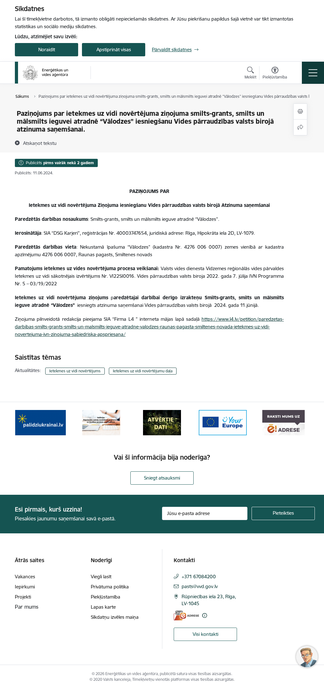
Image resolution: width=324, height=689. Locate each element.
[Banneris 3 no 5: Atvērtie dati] (162, 422)
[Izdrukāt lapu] (300, 111)
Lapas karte (103, 607)
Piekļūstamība (105, 597)
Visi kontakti (205, 634)
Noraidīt (46, 50)
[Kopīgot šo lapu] (300, 127)
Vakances (25, 577)
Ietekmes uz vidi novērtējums (75, 371)
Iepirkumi (25, 587)
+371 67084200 (199, 577)
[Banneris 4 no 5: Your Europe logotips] (223, 422)
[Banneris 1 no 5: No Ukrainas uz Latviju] (40, 422)
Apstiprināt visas (114, 50)
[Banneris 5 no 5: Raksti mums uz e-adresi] (283, 422)
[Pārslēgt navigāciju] (313, 73)
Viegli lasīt (101, 577)
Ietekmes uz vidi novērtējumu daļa (142, 371)
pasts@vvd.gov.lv (200, 586)
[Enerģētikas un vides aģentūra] (45, 72)
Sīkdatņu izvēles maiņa (115, 617)
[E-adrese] (186, 615)
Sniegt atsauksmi (162, 478)
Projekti (23, 597)
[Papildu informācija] (204, 615)
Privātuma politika (110, 587)
